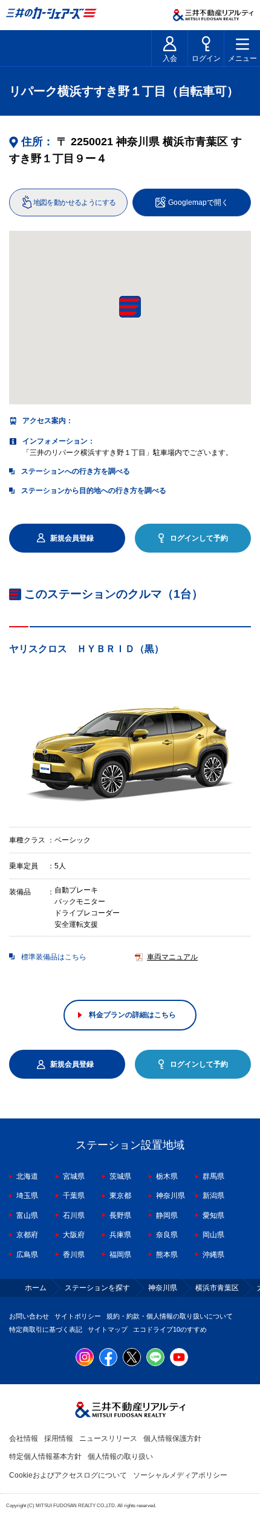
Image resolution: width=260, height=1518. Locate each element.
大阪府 (74, 1235)
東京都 (120, 1195)
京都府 (27, 1235)
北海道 (27, 1176)
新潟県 (213, 1195)
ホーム (36, 1288)
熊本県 (167, 1254)
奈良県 (167, 1235)
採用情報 (58, 1438)
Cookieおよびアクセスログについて (68, 1475)
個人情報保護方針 (172, 1438)
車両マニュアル (172, 957)
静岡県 (167, 1215)
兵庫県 (120, 1235)
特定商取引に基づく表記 (45, 1329)
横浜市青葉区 (217, 1288)
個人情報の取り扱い (120, 1456)
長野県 (120, 1215)
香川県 (74, 1254)
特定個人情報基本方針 (45, 1456)
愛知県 (213, 1215)
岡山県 (213, 1235)
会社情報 (23, 1438)
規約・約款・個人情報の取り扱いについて (169, 1316)
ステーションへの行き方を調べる (75, 471)
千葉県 (74, 1195)
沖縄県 (213, 1254)
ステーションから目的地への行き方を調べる (93, 490)
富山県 (27, 1215)
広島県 (27, 1254)
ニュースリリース (108, 1438)
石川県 (74, 1215)
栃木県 (167, 1176)
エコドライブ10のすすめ (170, 1329)
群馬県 (213, 1176)
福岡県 (120, 1254)
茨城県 (120, 1176)
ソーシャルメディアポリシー (180, 1475)
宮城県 (74, 1176)
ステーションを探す (97, 1288)
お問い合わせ (29, 1316)
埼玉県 (27, 1195)
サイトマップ (108, 1329)
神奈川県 (170, 1195)
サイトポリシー (77, 1316)
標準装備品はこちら (53, 957)
